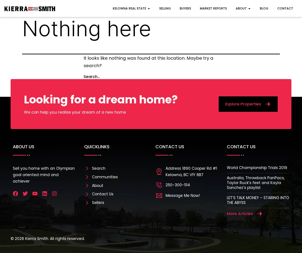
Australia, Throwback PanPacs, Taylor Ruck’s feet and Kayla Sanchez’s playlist (256, 182)
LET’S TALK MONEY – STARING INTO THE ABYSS (258, 200)
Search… (92, 76)
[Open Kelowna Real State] (148, 8)
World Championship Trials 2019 (257, 167)
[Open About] (249, 8)
